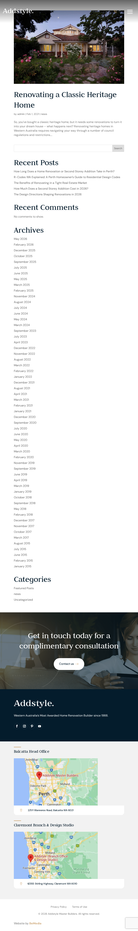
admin (21, 114)
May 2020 (20, 440)
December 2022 (24, 348)
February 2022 (23, 371)
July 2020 (20, 428)
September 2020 (25, 423)
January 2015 (22, 566)
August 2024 (22, 302)
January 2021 (22, 411)
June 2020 (21, 434)
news (44, 114)
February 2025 (24, 290)
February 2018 (23, 514)
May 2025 (20, 279)
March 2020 (22, 451)
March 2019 (21, 486)
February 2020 (24, 457)
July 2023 (20, 336)
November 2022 (24, 354)
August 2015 (22, 543)
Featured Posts (24, 588)
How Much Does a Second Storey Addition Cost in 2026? (51, 188)
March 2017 (21, 537)
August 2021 (22, 388)
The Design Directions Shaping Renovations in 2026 (48, 194)
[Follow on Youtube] (39, 726)
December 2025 (24, 250)
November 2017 (24, 526)
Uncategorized (23, 600)
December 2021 (24, 382)
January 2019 (22, 492)
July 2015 (20, 549)
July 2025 (20, 267)
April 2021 (20, 394)
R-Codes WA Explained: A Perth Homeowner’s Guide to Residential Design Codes (67, 177)
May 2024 (20, 319)
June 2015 (20, 555)
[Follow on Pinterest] (32, 726)
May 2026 (20, 239)
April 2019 (20, 480)
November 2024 (24, 296)
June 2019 (20, 474)
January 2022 (23, 377)
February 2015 (23, 560)
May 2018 (20, 509)
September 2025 (25, 262)
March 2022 (22, 365)
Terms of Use (79, 906)
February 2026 (24, 244)
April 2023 (21, 342)
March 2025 (22, 285)
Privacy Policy (59, 906)
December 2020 (25, 417)
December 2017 (24, 520)
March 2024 (22, 325)
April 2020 (21, 446)
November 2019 (24, 463)
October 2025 (23, 256)
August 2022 (22, 359)
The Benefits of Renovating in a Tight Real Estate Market (50, 183)
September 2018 (25, 503)
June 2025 (21, 273)
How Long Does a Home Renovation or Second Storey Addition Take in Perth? (64, 171)
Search (118, 148)
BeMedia (35, 923)
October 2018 (23, 497)
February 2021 (23, 405)
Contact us (66, 664)
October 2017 (23, 532)
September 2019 (25, 469)
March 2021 (21, 400)
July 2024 (20, 308)
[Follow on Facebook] (17, 726)
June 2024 (21, 313)
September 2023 (25, 331)
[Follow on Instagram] (24, 726)
